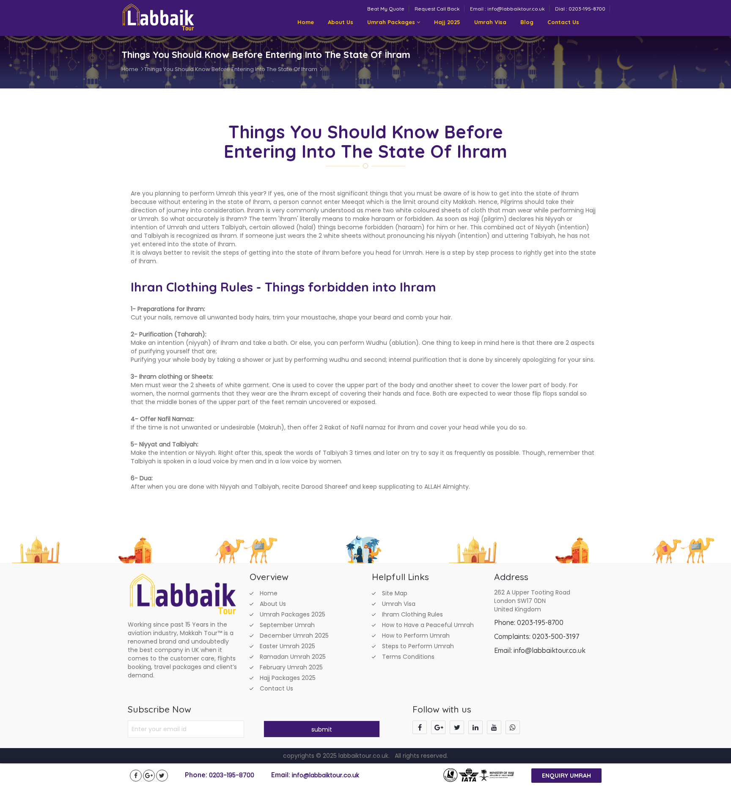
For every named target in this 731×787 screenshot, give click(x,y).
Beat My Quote (385, 9)
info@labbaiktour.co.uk (325, 775)
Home (305, 22)
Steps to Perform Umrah (418, 646)
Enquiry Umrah (566, 775)
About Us (340, 22)
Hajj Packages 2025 (288, 678)
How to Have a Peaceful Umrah (428, 625)
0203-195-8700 (231, 775)
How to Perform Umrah (416, 635)
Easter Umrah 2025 (287, 646)
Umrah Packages (392, 22)
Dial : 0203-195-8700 (580, 9)
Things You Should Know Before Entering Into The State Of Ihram (230, 69)
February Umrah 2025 (291, 667)
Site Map (394, 593)
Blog (526, 22)
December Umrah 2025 (294, 635)
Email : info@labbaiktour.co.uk (507, 9)
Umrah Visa (490, 22)
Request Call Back (437, 9)
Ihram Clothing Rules (412, 614)
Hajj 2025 (447, 22)
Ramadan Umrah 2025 (293, 656)
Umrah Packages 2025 (292, 614)
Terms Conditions (408, 656)
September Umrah (287, 625)
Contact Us (563, 22)
